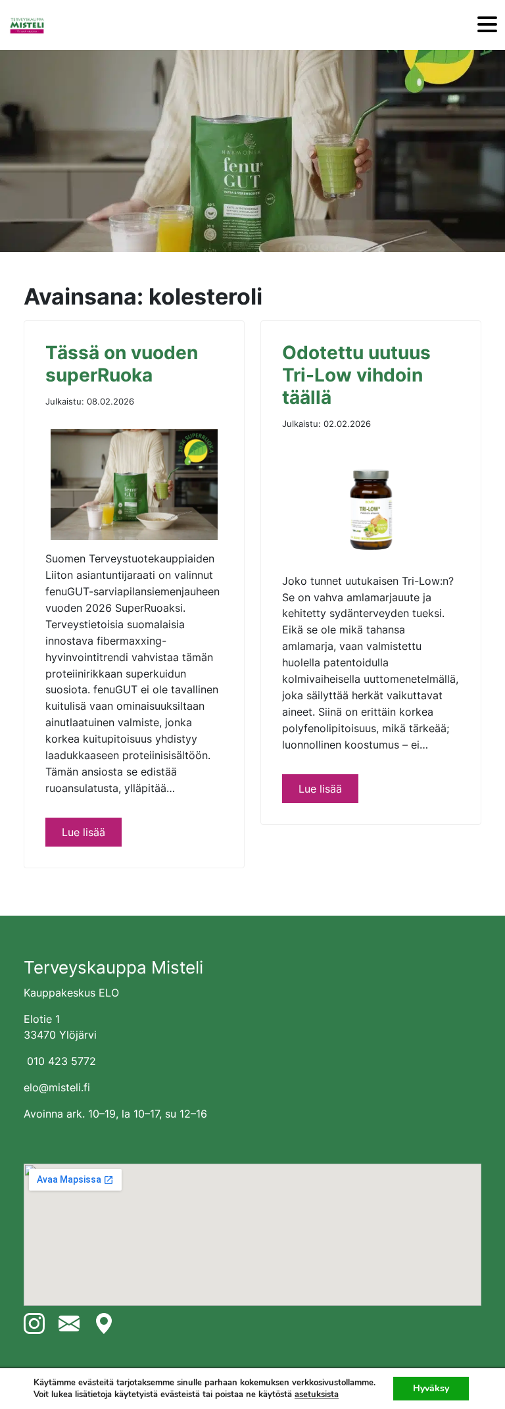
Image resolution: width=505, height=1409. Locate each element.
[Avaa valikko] (487, 25)
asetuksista (317, 1394)
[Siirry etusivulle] (27, 25)
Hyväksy (431, 1388)
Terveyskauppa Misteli (113, 967)
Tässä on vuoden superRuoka (121, 363)
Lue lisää (83, 832)
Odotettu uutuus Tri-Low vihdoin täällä (356, 374)
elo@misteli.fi (57, 1087)
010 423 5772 (61, 1061)
